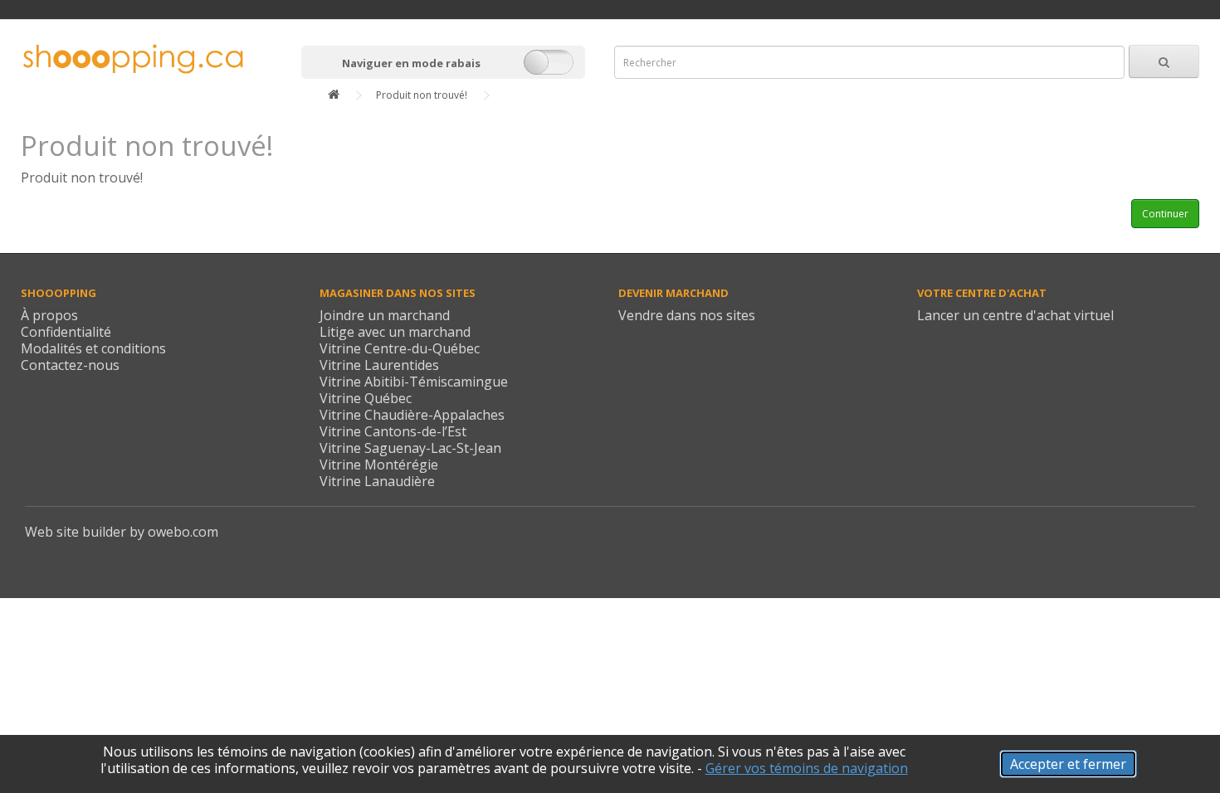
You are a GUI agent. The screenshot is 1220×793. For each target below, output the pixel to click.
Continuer (1165, 214)
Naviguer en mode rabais (411, 63)
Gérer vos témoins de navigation (806, 768)
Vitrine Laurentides (379, 365)
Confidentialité (66, 332)
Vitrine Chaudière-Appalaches (412, 415)
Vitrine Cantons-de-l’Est (393, 431)
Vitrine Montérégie (379, 464)
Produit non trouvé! (421, 95)
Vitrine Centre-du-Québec (400, 348)
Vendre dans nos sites (686, 315)
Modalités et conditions (93, 348)
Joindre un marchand (385, 315)
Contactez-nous (70, 365)
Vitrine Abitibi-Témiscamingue (414, 381)
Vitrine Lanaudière (377, 481)
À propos (49, 315)
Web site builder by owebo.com (121, 532)
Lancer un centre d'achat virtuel (1015, 315)
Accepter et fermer (1068, 764)
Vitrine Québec (366, 398)
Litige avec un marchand (395, 332)
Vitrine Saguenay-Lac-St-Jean (410, 448)
